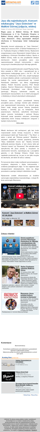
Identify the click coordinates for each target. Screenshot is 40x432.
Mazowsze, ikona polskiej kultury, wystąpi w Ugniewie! (28, 295)
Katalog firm (7, 357)
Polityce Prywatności (24, 430)
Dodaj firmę (27, 395)
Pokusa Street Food (22, 372)
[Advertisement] (20, 328)
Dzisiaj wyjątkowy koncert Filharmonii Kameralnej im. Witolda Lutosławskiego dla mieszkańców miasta (29, 241)
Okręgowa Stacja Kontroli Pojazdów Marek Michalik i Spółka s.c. (27, 384)
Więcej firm (34, 395)
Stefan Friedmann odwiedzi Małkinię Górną (27, 268)
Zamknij (34, 430)
